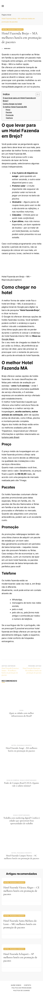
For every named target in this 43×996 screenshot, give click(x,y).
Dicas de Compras (13, 780)
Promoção (10, 115)
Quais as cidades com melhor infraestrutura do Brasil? (21, 714)
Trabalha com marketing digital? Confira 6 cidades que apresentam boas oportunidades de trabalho (21, 821)
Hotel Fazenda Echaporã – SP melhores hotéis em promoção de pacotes (20, 957)
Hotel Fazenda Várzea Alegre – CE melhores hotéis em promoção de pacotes (21, 891)
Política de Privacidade (21, 988)
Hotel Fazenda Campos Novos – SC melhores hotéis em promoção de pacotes (21, 857)
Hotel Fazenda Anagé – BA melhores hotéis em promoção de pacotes (21, 749)
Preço (8, 110)
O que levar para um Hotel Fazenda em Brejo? (19, 99)
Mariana (7, 48)
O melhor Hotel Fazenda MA (15, 107)
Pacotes (9, 112)
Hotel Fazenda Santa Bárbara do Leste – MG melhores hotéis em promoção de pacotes (19, 924)
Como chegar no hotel (12, 104)
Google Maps (8, 339)
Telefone (9, 118)
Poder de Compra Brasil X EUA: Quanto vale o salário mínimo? (21, 784)
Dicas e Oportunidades (28, 780)
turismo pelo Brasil (10, 437)
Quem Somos (16, 985)
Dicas (21, 710)
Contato (27, 985)
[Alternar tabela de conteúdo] (36, 94)
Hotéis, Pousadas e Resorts (12, 29)
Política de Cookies (21, 990)
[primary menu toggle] (3, 6)
